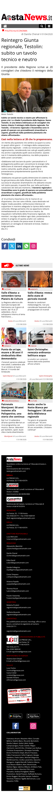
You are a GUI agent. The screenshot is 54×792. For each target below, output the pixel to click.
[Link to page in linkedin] (19, 246)
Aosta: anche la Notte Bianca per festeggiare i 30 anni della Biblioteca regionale (40, 410)
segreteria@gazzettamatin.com (23, 518)
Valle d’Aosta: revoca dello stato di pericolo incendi (40, 295)
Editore (10, 475)
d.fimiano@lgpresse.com (16, 680)
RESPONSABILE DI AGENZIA (17, 655)
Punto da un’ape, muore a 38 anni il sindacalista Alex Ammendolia (12, 354)
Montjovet (8, 436)
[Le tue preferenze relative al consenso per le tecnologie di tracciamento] (49, 787)
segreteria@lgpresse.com (21, 651)
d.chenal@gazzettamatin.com (18, 555)
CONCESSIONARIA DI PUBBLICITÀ (32, 637)
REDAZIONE (11, 510)
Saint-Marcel (8, 376)
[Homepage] (5, 26)
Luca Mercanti (20, 321)
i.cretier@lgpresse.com (15, 675)
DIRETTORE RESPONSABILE (17, 533)
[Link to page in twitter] (12, 246)
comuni (33, 346)
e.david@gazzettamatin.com (18, 562)
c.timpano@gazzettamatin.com (19, 577)
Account (10, 665)
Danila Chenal (31, 34)
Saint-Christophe (45, 376)
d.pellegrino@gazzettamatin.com (19, 570)
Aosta (10, 321)
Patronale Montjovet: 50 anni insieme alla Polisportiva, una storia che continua (12, 410)
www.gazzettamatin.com (16, 471)
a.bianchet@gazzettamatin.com (19, 548)
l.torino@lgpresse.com (15, 670)
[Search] (42, 26)
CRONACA (7, 346)
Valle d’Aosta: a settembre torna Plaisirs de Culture (12, 295)
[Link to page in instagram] (33, 246)
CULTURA (7, 289)
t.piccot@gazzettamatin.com (18, 591)
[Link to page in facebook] (5, 246)
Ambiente (34, 289)
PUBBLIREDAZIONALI (11, 401)
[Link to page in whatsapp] (26, 246)
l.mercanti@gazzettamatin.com (19, 539)
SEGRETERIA (11, 602)
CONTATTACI (12, 618)
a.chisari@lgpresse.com (21, 661)
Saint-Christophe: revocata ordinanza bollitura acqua (39, 352)
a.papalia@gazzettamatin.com (18, 584)
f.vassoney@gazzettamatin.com (19, 598)
